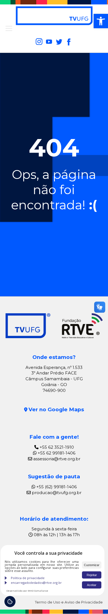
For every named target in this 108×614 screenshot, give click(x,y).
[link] (101, 21)
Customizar (91, 565)
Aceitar (91, 585)
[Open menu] (9, 28)
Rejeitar (92, 575)
